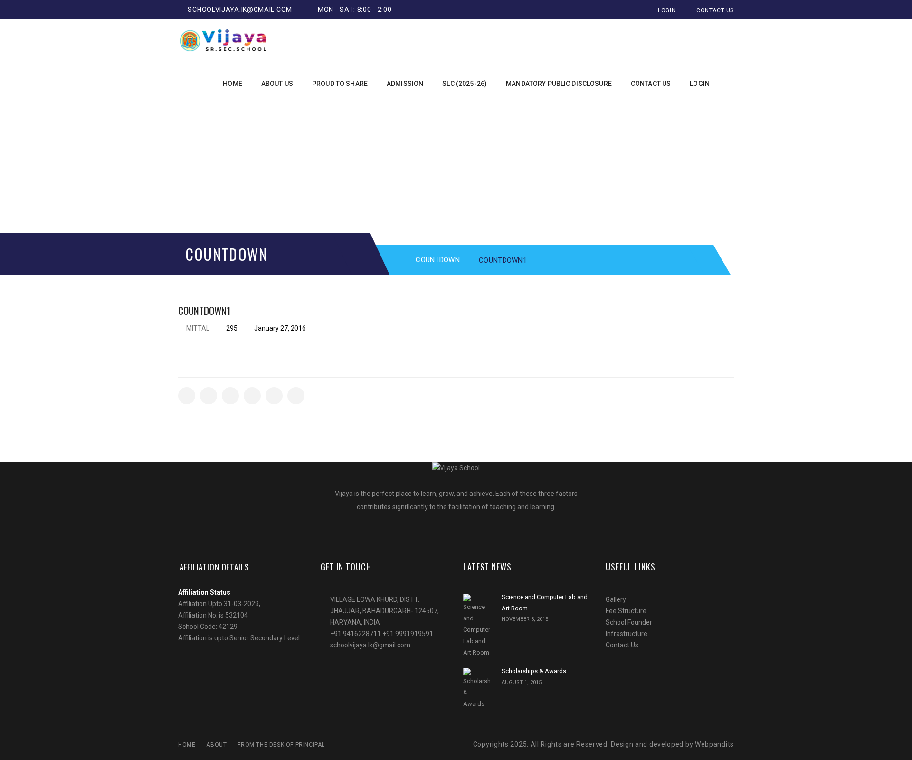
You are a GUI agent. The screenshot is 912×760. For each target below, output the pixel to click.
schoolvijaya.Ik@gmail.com (240, 9)
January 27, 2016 (279, 328)
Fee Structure (626, 611)
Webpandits (713, 744)
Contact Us (715, 10)
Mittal (197, 328)
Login (666, 10)
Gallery (616, 599)
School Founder (629, 622)
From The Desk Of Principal (281, 744)
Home (186, 744)
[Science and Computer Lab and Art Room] (476, 626)
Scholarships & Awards (534, 670)
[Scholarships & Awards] (476, 689)
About (216, 744)
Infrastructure (626, 633)
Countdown (438, 260)
